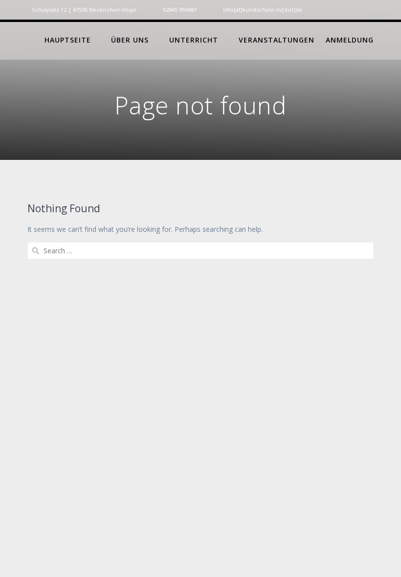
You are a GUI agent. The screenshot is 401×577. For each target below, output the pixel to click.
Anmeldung (350, 39)
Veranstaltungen (276, 39)
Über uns (130, 39)
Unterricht (193, 39)
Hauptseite (68, 39)
